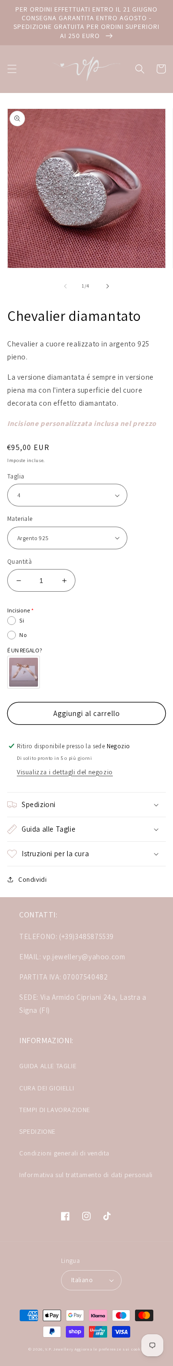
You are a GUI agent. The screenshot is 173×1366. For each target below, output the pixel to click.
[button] (12, 69)
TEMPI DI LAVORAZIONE (54, 1109)
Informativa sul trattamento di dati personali (86, 1174)
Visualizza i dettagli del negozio (65, 772)
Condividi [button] (32, 879)
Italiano (82, 1280)
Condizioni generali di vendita (64, 1153)
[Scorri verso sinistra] (65, 286)
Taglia (15, 476)
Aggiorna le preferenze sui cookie (109, 1349)
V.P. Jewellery (59, 1349)
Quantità (19, 561)
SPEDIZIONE (37, 1131)
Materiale (20, 519)
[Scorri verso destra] (107, 286)
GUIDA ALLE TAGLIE (47, 1065)
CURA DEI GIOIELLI (46, 1088)
